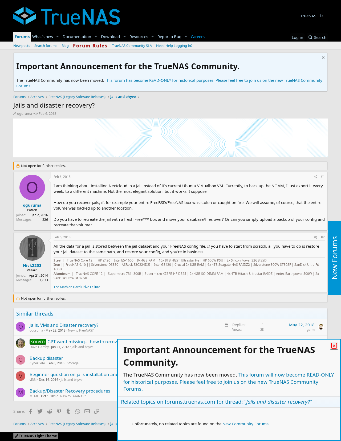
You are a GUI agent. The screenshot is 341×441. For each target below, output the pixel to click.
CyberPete (37, 363)
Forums (22, 36)
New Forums (334, 258)
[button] (57, 37)
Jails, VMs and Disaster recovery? (64, 325)
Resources (138, 36)
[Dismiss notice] (322, 58)
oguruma (24, 113)
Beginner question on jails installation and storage (83, 374)
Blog (65, 45)
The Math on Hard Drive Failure (77, 287)
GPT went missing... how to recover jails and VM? (98, 341)
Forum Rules (90, 45)
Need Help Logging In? (174, 45)
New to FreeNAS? (81, 330)
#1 (323, 176)
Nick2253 (32, 265)
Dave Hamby (39, 347)
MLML (34, 396)
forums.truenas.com (190, 401)
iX (322, 15)
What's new (42, 36)
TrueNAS (308, 15)
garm (311, 329)
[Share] (315, 177)
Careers (198, 36)
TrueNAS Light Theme (37, 436)
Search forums (45, 45)
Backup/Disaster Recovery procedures (70, 391)
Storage (73, 363)
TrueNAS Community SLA (132, 45)
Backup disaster (46, 358)
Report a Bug (169, 36)
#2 (323, 237)
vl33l (33, 379)
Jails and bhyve (83, 347)
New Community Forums (245, 423)
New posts (21, 45)
